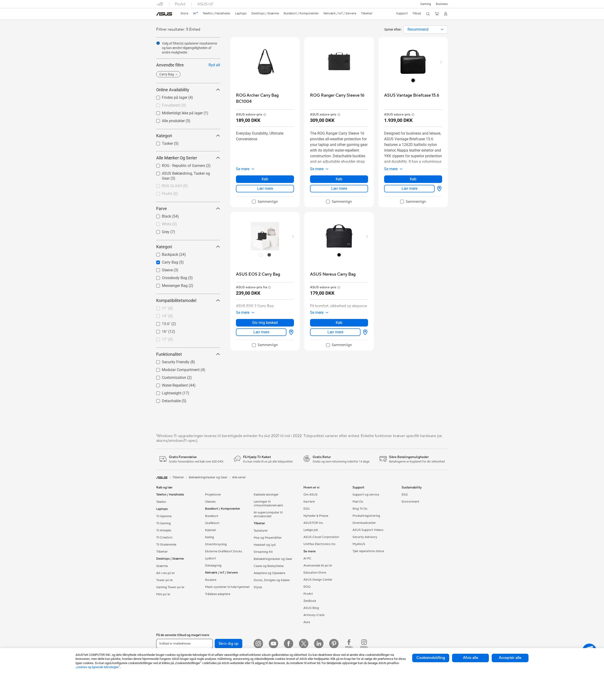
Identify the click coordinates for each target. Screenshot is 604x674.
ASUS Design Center (317, 580)
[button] (425, 4)
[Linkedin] (318, 643)
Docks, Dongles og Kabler (272, 580)
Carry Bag (164, 261)
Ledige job (310, 530)
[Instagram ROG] (364, 643)
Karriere (309, 502)
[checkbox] (265, 202)
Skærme (162, 566)
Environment (410, 502)
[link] (164, 14)
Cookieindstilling (430, 657)
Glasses (210, 502)
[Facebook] (288, 643)
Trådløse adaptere (217, 594)
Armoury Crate (313, 615)
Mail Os (357, 502)
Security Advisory (364, 537)
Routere (210, 580)
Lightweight (166, 392)
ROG (306, 587)
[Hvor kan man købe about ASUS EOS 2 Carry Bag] (290, 332)
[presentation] (442, 29)
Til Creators (164, 537)
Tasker (161, 142)
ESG (306, 509)
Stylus (258, 587)
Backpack (164, 253)
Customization (168, 376)
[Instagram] (258, 643)
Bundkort (211, 516)
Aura (306, 622)
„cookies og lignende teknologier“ (98, 667)
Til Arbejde (163, 530)
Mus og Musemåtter (268, 538)
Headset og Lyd (265, 545)
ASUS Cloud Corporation (321, 537)
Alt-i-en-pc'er (165, 573)
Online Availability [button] (172, 89)
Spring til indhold (159, 14)
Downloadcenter (364, 523)
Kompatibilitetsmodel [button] (176, 300)
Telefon (161, 502)
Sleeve (161, 269)
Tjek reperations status (368, 551)
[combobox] (425, 29)
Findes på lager (169, 96)
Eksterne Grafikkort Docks (223, 551)
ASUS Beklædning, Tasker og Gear (184, 172)
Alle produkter (167, 119)
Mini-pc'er (163, 594)
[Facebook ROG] (349, 643)
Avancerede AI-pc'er (317, 565)
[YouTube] (273, 643)
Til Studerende (166, 544)
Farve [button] (161, 208)
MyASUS (358, 544)
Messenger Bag (169, 284)
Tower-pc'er (164, 580)
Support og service (365, 494)
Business (442, 4)
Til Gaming (163, 523)
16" (159, 330)
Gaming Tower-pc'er (170, 587)
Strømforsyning (216, 544)
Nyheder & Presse (315, 516)
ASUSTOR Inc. (313, 523)
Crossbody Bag (168, 276)
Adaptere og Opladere (269, 573)
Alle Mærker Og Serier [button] (176, 157)
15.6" (160, 322)
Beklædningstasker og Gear (273, 559)
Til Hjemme (164, 516)
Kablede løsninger (266, 494)
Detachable (165, 399)
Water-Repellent (169, 384)
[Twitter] (303, 643)
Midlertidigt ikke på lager (176, 112)
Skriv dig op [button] (228, 643)
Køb (265, 179)
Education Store (314, 573)
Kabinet (210, 530)
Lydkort (210, 558)
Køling (209, 537)
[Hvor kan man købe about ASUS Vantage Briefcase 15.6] (438, 188)
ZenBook (309, 601)
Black (160, 215)
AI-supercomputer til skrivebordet (268, 514)
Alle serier (239, 477)
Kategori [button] (164, 135)
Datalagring (213, 565)
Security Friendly (170, 361)
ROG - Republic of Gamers (177, 164)
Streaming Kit (263, 552)
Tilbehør (162, 552)
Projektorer (213, 494)
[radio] (413, 80)
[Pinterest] (334, 643)
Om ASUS (310, 494)
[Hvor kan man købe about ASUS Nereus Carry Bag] (364, 332)
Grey (160, 230)
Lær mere (265, 188)
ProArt (308, 594)
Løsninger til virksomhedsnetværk (268, 503)
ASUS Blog (311, 608)
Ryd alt (214, 65)
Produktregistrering (366, 516)
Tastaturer (261, 531)
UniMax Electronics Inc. (319, 544)
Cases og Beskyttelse (269, 566)
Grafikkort (212, 523)
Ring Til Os (359, 509)
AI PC (307, 558)
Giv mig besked (265, 322)
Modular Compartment (175, 368)
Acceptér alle (510, 657)
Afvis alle (470, 657)
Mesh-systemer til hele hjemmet (227, 587)
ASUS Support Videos (367, 530)
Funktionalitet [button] (169, 354)
